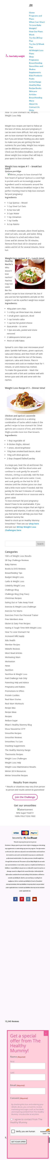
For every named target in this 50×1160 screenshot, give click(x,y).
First (12, 1061)
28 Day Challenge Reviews (17, 560)
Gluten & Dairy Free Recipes (17, 623)
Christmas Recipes (13, 598)
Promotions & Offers (14, 691)
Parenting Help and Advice (17, 682)
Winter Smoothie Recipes (16, 775)
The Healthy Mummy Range (17, 750)
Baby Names (11, 564)
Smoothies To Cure (14, 741)
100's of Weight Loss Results (18, 556)
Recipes (34, 112)
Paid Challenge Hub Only (16, 678)
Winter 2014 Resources (15, 771)
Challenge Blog (12, 589)
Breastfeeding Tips (13, 573)
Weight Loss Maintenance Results (20, 767)
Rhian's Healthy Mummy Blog (18, 724)
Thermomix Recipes (14, 754)
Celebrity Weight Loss (15, 585)
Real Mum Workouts (14, 703)
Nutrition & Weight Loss (16, 674)
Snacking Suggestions (15, 745)
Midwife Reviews (12, 649)
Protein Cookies (12, 695)
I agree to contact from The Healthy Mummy (26, 1121)
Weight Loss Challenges (16, 758)
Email (17, 1085)
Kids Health (10, 640)
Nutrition (9, 670)
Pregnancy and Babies (15, 686)
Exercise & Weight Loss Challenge (20, 606)
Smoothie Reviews (13, 737)
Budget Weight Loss (14, 577)
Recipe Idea (10, 708)
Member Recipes (12, 644)
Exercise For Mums (13, 611)
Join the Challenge (25, 797)
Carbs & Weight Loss (14, 581)
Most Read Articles (13, 653)
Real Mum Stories (13, 699)
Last (12, 1072)
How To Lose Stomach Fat (17, 112)
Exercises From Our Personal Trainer (21, 615)
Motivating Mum (12, 657)
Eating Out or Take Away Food (19, 602)
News (7, 665)
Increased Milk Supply (14, 636)
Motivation (10, 661)
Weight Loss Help (13, 115)
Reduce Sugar (11, 720)
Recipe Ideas (10, 712)
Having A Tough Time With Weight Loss (23, 627)
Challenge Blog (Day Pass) (17, 594)
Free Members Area (14, 619)
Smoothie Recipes (13, 733)
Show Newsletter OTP (15, 729)
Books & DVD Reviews (15, 568)
